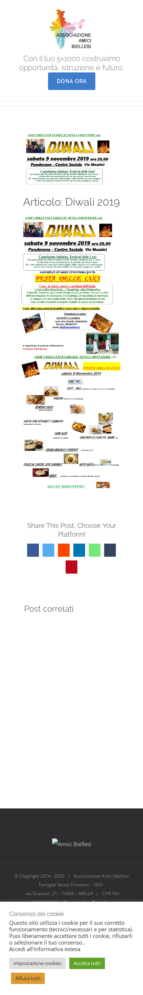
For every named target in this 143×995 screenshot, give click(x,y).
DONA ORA (72, 81)
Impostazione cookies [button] (37, 963)
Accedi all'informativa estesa (44, 949)
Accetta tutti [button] (87, 963)
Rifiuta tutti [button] (27, 978)
